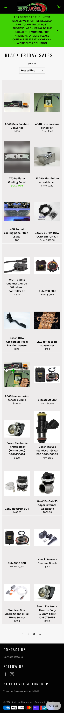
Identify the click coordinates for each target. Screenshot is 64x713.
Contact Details (13, 656)
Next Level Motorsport (22, 702)
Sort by (32, 64)
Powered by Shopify (44, 702)
